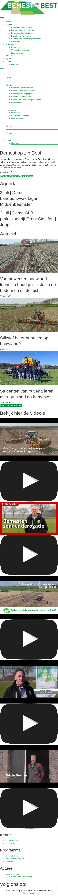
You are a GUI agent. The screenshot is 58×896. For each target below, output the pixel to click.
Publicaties (10, 843)
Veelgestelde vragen (15, 858)
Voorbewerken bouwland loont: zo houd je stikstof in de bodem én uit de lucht (28, 284)
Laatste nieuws (12, 874)
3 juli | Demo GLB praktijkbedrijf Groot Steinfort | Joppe (28, 219)
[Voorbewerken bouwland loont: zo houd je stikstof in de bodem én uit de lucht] (29, 256)
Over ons (10, 861)
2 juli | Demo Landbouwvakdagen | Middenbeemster (20, 198)
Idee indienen (12, 856)
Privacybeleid (29, 893)
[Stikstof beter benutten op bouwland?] (29, 315)
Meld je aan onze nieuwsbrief (19, 877)
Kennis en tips (12, 840)
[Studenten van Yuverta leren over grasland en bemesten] (29, 368)
